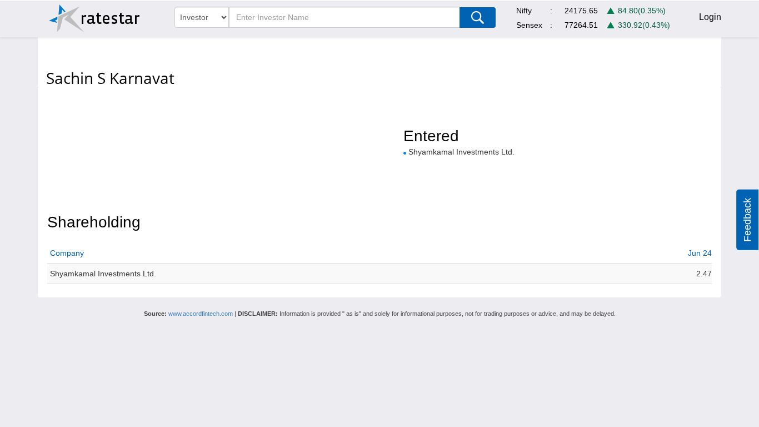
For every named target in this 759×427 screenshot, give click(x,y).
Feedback (747, 220)
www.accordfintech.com (200, 313)
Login (710, 17)
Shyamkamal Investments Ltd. (461, 151)
